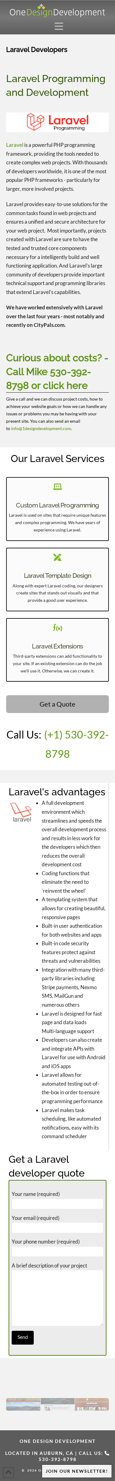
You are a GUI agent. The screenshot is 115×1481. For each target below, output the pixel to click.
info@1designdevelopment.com (41, 428)
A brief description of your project (49, 1265)
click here (65, 385)
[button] (60, 26)
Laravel (14, 145)
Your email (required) (35, 1218)
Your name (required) (36, 1194)
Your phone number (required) (46, 1241)
